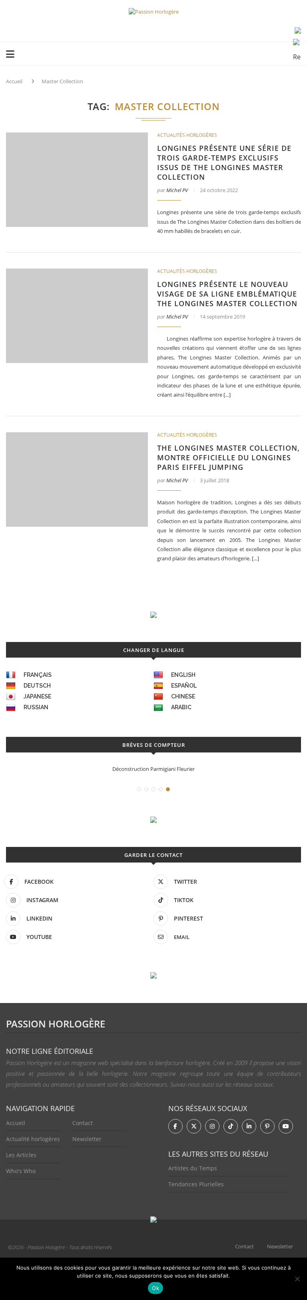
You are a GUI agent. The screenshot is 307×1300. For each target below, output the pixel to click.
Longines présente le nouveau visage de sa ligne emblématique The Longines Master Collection (227, 293)
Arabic (181, 707)
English (183, 675)
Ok (155, 1288)
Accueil (14, 81)
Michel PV (177, 190)
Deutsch (37, 685)
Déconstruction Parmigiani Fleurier (153, 768)
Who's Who (21, 1171)
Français (38, 675)
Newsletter (87, 1139)
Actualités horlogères (187, 135)
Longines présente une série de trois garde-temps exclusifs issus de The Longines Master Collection (224, 162)
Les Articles (21, 1155)
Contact (82, 1123)
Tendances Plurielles (196, 1184)
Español (184, 685)
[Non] (297, 1279)
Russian (36, 707)
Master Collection (62, 81)
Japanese (37, 696)
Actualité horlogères (33, 1139)
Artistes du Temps (192, 1168)
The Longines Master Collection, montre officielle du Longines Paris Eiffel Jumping (228, 457)
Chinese (183, 696)
